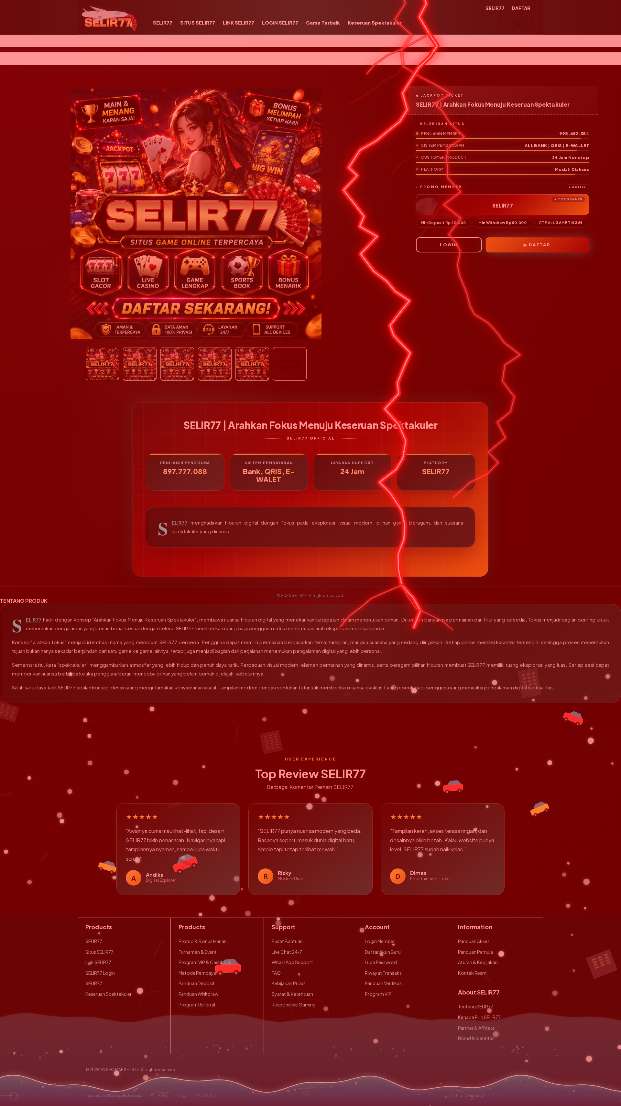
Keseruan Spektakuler (108, 994)
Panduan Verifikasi (384, 983)
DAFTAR (539, 244)
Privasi (164, 1095)
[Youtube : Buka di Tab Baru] (532, 1096)
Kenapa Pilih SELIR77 (479, 1017)
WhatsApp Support (292, 962)
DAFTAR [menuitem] (521, 8)
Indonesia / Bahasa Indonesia (113, 1095)
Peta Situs (206, 1095)
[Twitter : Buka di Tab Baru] (506, 1096)
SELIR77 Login (100, 973)
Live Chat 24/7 (287, 952)
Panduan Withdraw (198, 994)
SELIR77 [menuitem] (495, 8)
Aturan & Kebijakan (478, 962)
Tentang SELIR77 (475, 1006)
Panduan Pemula (475, 952)
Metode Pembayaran (201, 973)
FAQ (276, 973)
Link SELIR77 (98, 962)
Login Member (380, 941)
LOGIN (449, 244)
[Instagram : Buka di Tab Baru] (519, 1096)
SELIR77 (180, 522)
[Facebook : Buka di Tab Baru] (494, 1096)
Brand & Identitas (476, 1038)
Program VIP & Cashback (205, 962)
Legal (183, 1095)
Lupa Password (381, 962)
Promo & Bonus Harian (203, 941)
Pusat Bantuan (287, 941)
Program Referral (197, 1004)
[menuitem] (162, 23)
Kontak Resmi (472, 973)
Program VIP (378, 994)
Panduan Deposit (197, 983)
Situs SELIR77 (99, 952)
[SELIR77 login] (111, 22)
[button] (517, 22)
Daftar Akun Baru (383, 952)
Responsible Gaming (294, 1004)
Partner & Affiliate (476, 1028)
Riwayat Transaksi (384, 973)
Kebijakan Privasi (289, 983)
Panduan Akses (474, 941)
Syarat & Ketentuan (292, 994)
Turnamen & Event (198, 952)
